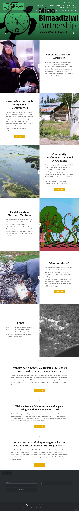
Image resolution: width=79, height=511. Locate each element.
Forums (55, 10)
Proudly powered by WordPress (31, 507)
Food (33, 10)
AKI (75, 2)
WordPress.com (51, 507)
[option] (39, 20)
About (69, 2)
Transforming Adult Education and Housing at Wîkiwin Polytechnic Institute (56, 6)
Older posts (7, 473)
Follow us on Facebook (67, 10)
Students (47, 10)
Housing (39, 10)
